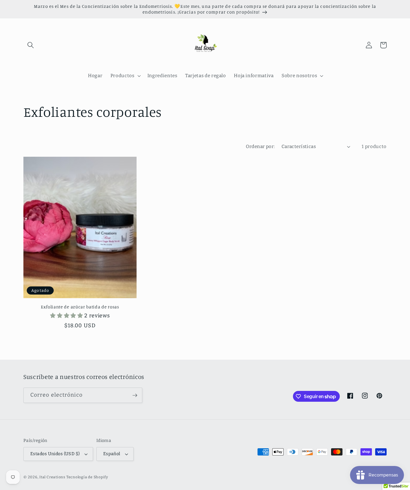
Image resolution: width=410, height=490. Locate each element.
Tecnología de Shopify (87, 477)
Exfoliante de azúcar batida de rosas (80, 307)
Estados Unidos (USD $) (55, 453)
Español (111, 453)
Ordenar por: (260, 146)
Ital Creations (52, 477)
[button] (30, 45)
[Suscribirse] (135, 395)
